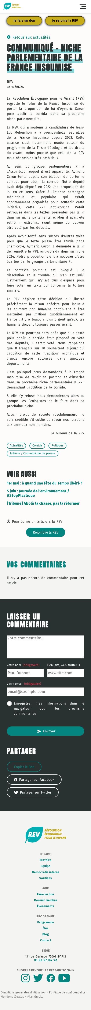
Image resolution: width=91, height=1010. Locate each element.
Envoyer (49, 731)
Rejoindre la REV (45, 532)
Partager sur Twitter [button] (35, 792)
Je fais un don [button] (24, 20)
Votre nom (23, 665)
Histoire (45, 860)
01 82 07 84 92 (45, 960)
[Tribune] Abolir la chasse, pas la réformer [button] (43, 503)
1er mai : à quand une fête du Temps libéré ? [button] (44, 483)
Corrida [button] (37, 445)
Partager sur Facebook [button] (36, 780)
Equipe (45, 866)
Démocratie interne (45, 872)
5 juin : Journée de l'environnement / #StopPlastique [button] (38, 493)
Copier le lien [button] (24, 767)
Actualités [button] (16, 445)
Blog (45, 934)
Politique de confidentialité (67, 992)
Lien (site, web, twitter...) (63, 665)
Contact (45, 940)
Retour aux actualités (31, 37)
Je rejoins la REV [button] (65, 20)
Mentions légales (12, 997)
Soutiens (45, 878)
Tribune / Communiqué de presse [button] (32, 453)
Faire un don (45, 894)
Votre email (24, 684)
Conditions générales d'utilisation (23, 992)
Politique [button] (57, 445)
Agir (45, 888)
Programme (45, 916)
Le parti (45, 854)
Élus (45, 928)
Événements (45, 906)
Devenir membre (45, 900)
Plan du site (35, 997)
